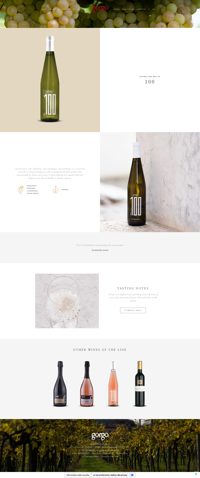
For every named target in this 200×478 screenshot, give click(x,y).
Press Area (96, 453)
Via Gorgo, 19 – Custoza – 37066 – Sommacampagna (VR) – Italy (100, 447)
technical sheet (132, 310)
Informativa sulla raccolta (78, 475)
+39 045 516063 (88, 450)
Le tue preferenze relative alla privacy (110, 475)
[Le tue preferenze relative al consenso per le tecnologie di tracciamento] (196, 474)
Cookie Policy (122, 453)
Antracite (114, 457)
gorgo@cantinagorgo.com (108, 450)
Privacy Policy (108, 453)
